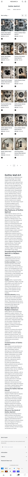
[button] (25, 1)
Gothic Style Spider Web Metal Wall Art (6, 33)
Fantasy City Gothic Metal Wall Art (20, 57)
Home (8, 9)
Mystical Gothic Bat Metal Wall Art (6, 104)
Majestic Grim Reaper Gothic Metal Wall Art (6, 81)
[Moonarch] (14, 1)
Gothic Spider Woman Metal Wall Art (6, 128)
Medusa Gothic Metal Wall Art (20, 33)
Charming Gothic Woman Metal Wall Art (20, 152)
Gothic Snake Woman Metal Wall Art (20, 104)
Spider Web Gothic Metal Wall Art (6, 57)
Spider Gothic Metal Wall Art (6, 152)
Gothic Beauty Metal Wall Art (20, 81)
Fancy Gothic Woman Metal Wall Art (20, 128)
